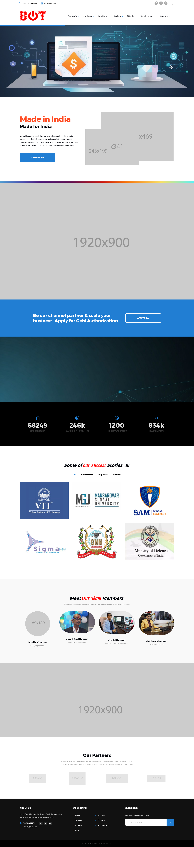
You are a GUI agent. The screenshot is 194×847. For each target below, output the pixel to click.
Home (77, 815)
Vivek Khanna (116, 640)
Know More (37, 157)
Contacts (101, 820)
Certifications (147, 16)
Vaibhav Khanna (156, 641)
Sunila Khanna (37, 642)
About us (101, 815)
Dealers (117, 16)
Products (87, 16)
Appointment (103, 825)
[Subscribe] (170, 822)
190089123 (29, 823)
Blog (77, 830)
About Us (72, 16)
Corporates (103, 475)
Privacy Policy (105, 843)
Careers (78, 825)
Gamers (116, 475)
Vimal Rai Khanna (77, 639)
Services (78, 820)
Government (87, 475)
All (75, 475)
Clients (130, 16)
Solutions (102, 16)
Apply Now (143, 318)
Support (164, 16)
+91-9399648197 (30, 3)
